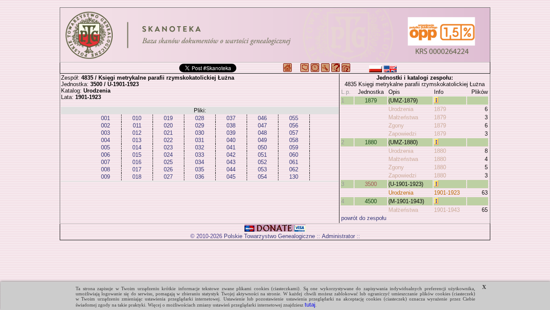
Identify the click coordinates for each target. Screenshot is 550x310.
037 (230, 118)
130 (293, 177)
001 (105, 118)
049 (262, 140)
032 (199, 147)
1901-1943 (447, 210)
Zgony (396, 125)
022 (168, 140)
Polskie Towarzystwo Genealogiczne (269, 236)
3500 (371, 184)
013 (136, 140)
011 (137, 125)
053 (262, 169)
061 (293, 162)
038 (230, 125)
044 (230, 169)
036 (199, 177)
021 (168, 133)
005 (105, 147)
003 (105, 133)
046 (262, 118)
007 (105, 162)
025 (168, 162)
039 (230, 133)
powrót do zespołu (363, 218)
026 (168, 169)
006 (105, 155)
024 (168, 155)
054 (262, 177)
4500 (371, 201)
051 (262, 155)
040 (230, 140)
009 (105, 177)
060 (293, 155)
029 (199, 125)
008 (105, 169)
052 (262, 162)
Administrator (338, 236)
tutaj (310, 304)
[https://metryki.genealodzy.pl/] (275, 35)
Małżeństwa (403, 117)
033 (199, 155)
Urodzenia (400, 109)
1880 (371, 142)
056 (293, 125)
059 (293, 147)
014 (136, 147)
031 (199, 140)
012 (136, 133)
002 (105, 125)
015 (136, 155)
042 (230, 155)
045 (230, 177)
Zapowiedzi (402, 133)
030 (199, 133)
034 (199, 162)
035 (199, 169)
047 (262, 125)
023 (168, 147)
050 (262, 147)
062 (293, 169)
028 (199, 118)
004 (105, 140)
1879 (371, 100)
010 (136, 118)
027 (168, 177)
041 (230, 147)
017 (136, 169)
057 (293, 133)
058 (293, 140)
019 (168, 118)
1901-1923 (447, 192)
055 (293, 118)
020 (168, 125)
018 (136, 177)
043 (230, 162)
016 (136, 162)
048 (262, 133)
